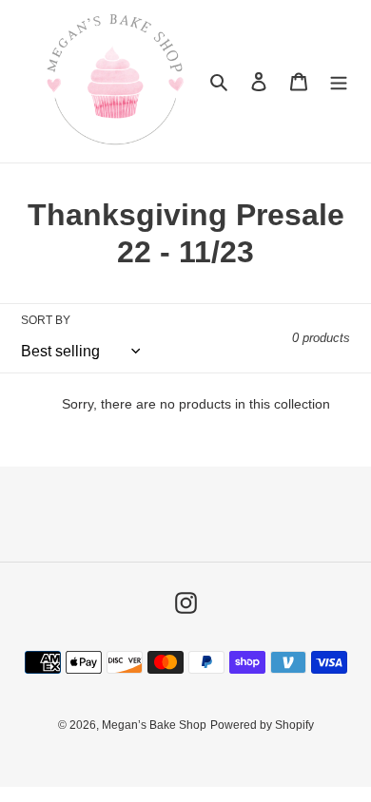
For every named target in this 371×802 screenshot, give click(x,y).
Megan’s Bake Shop (154, 725)
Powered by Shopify (262, 725)
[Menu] (339, 81)
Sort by (45, 320)
